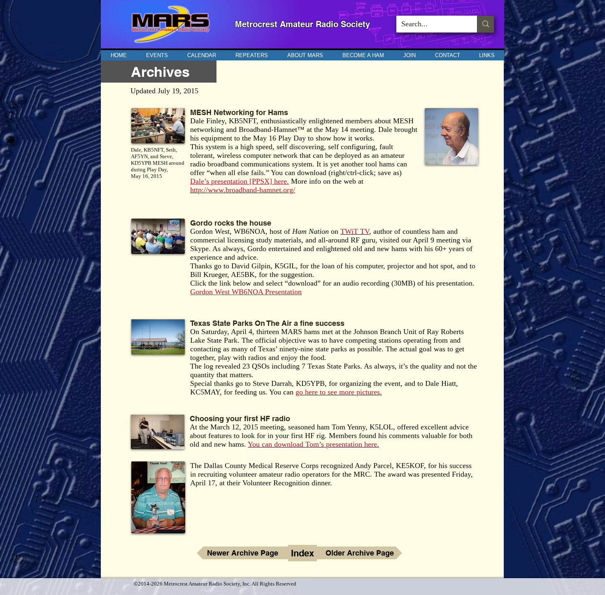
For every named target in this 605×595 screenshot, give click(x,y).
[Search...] (485, 24)
